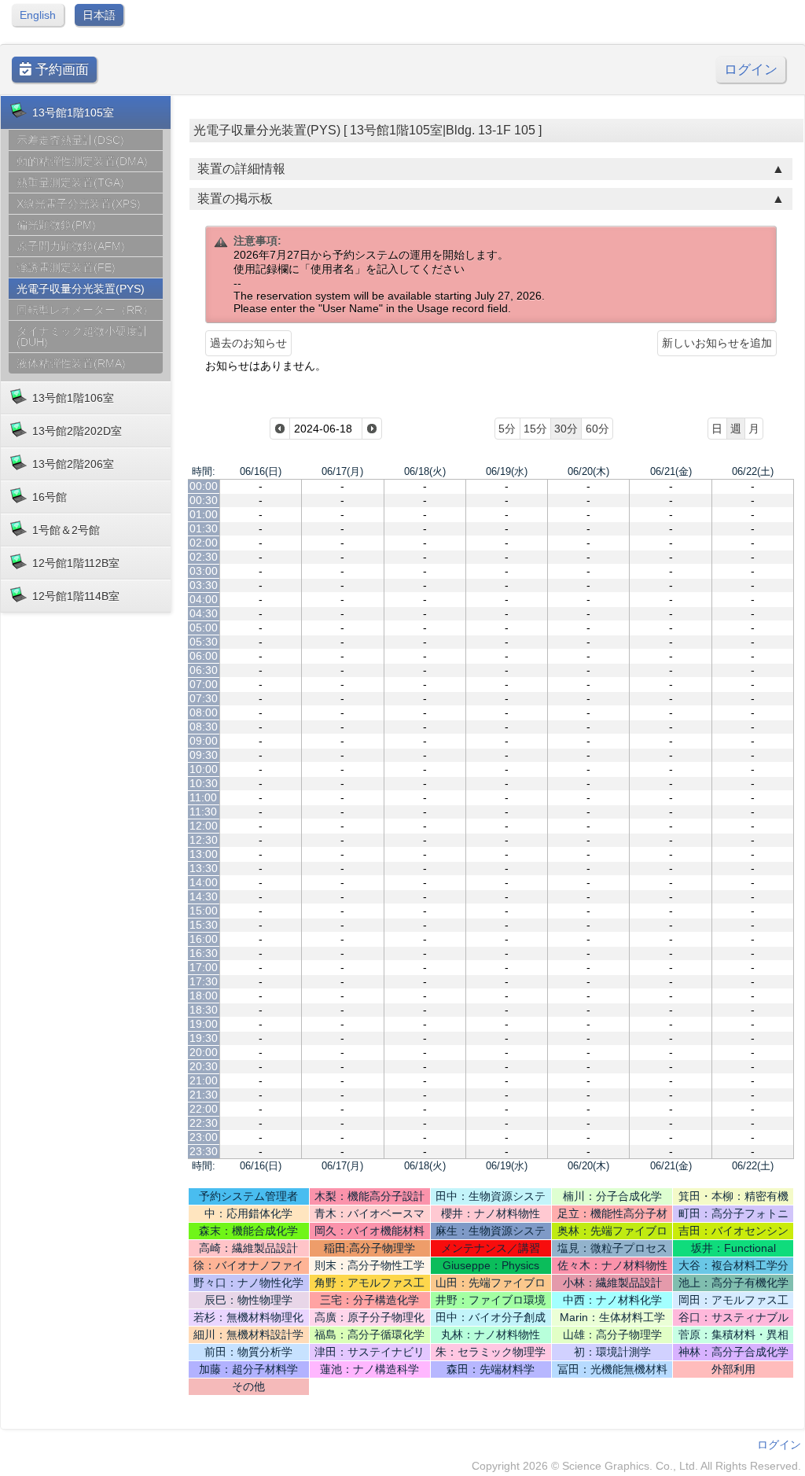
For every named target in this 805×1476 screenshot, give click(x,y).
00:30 (203, 500)
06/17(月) (342, 471)
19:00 (203, 1024)
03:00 (203, 571)
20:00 (203, 1052)
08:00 (203, 712)
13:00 (203, 854)
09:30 (203, 755)
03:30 (203, 585)
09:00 (203, 740)
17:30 (203, 981)
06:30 (203, 670)
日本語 (99, 15)
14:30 (203, 896)
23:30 (203, 1151)
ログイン (750, 69)
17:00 (203, 967)
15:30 (203, 924)
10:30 (203, 783)
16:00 (203, 939)
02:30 (203, 556)
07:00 (203, 684)
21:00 (203, 1080)
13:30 (203, 868)
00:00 (203, 486)
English (38, 15)
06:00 (203, 656)
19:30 (203, 1038)
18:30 (203, 1009)
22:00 (203, 1108)
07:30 (203, 698)
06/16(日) (260, 471)
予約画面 (60, 69)
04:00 (203, 599)
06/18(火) (425, 471)
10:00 (203, 769)
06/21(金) (671, 471)
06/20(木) (588, 471)
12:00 (203, 825)
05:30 (203, 641)
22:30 (203, 1123)
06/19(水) (506, 471)
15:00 (203, 910)
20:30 (203, 1066)
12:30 (203, 840)
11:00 (203, 797)
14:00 (203, 882)
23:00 (203, 1137)
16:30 (203, 953)
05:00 (203, 627)
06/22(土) (753, 471)
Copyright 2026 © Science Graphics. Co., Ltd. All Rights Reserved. (636, 1465)
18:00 (203, 995)
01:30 (203, 528)
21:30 (203, 1094)
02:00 (203, 542)
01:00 (203, 514)
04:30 (203, 613)
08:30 (203, 726)
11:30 (203, 811)
